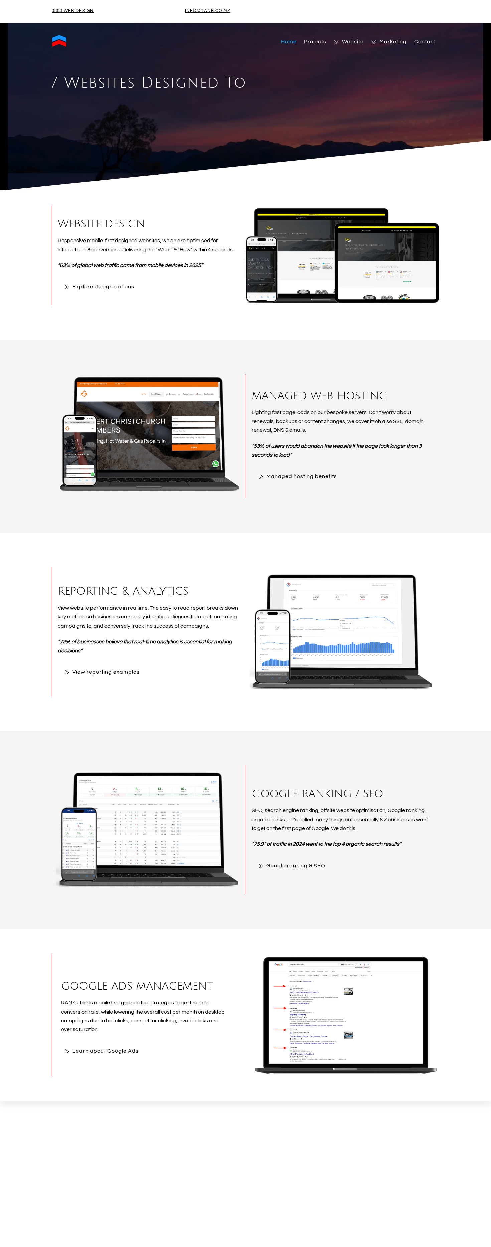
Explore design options (103, 286)
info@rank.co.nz (207, 10)
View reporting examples (106, 672)
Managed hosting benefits (301, 476)
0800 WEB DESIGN (73, 10)
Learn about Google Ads (105, 1051)
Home (289, 41)
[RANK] (59, 45)
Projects (315, 41)
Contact (425, 41)
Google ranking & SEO (295, 865)
